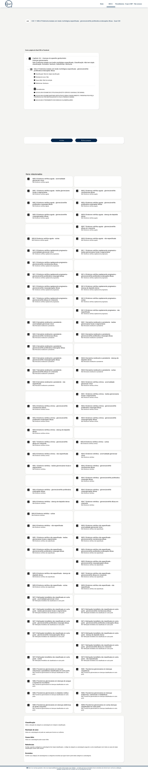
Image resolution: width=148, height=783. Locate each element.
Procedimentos (119, 4)
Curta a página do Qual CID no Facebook (37, 50)
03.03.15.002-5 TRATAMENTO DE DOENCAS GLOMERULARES (54, 100)
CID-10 (110, 4)
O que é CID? (129, 4)
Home (101, 4)
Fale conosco (138, 4)
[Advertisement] (74, 36)
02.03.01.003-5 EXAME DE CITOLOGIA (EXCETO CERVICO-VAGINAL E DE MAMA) (59, 92)
